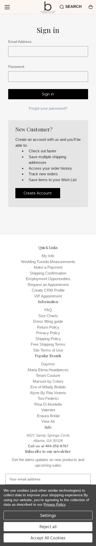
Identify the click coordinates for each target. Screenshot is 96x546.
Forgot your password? (48, 108)
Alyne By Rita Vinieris (48, 393)
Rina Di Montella (48, 404)
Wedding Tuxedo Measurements (48, 261)
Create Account (38, 193)
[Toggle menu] (7, 7)
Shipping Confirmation (48, 273)
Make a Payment (48, 267)
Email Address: (20, 42)
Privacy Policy (48, 333)
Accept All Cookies (48, 538)
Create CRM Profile (48, 290)
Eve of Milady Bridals (48, 387)
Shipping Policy (48, 339)
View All (48, 421)
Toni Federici (48, 398)
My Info (48, 256)
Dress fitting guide (48, 321)
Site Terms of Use (48, 350)
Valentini (48, 410)
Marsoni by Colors (48, 381)
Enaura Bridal (48, 416)
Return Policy (48, 327)
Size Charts (48, 316)
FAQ (48, 310)
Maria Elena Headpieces (48, 370)
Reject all (48, 526)
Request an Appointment (48, 284)
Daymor (48, 364)
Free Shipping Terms (48, 344)
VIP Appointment (48, 296)
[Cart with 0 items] (90, 6)
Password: (16, 67)
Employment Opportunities (48, 279)
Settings (48, 515)
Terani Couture (48, 375)
